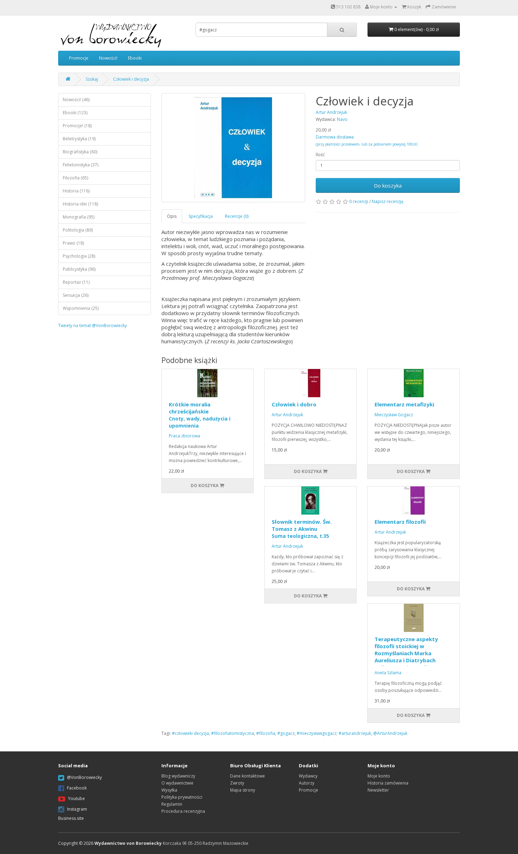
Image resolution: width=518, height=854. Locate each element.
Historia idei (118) (80, 204)
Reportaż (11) (76, 282)
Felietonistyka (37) (80, 165)
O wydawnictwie (177, 783)
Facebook (77, 788)
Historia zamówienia (388, 783)
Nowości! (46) (76, 100)
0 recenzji (358, 201)
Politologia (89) (78, 230)
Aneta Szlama (388, 673)
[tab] (172, 216)
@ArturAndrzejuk (390, 733)
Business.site (71, 818)
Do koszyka (388, 185)
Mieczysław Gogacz (394, 415)
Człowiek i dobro (294, 404)
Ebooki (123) (75, 113)
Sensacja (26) (75, 295)
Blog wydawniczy (178, 776)
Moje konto (379, 776)
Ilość (320, 155)
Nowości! (108, 58)
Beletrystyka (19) (79, 139)
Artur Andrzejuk (287, 415)
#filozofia (265, 733)
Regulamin (171, 804)
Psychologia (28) (79, 256)
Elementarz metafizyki (404, 404)
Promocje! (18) (77, 126)
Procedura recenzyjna (183, 811)
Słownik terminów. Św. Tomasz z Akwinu (302, 528)
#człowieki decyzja (190, 733)
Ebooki (135, 58)
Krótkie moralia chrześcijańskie (199, 415)
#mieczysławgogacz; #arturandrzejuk (334, 733)
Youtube (76, 798)
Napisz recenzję (387, 201)
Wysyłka (169, 790)
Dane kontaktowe (247, 776)
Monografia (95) (78, 217)
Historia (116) (76, 191)
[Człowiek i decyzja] (233, 147)
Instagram (77, 809)
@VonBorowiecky (84, 777)
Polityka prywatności (181, 797)
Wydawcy (308, 776)
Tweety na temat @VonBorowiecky (92, 325)
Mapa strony (242, 790)
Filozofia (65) (75, 178)
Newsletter (378, 790)
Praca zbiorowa (184, 436)
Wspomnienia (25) (81, 308)
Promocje (78, 58)
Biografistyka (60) (80, 152)
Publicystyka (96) (79, 269)
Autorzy (306, 783)
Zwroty (237, 783)
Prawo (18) (73, 243)
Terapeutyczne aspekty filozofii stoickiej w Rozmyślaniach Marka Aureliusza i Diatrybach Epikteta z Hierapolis (406, 653)
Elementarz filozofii (400, 521)
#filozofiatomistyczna (232, 733)
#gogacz (286, 733)
